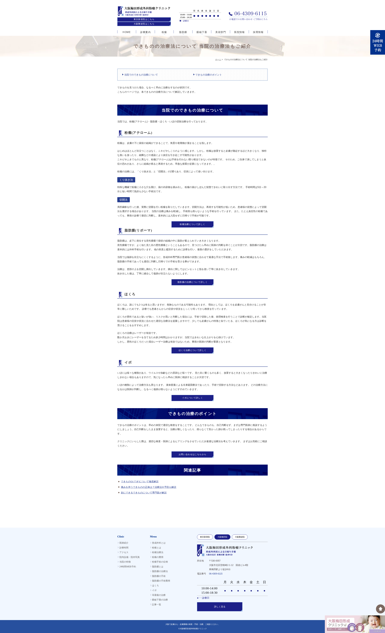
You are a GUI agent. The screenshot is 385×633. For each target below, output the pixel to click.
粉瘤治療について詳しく (192, 224)
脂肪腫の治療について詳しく (192, 282)
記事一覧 (156, 604)
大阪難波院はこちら (144, 24)
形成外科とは (159, 542)
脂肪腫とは (157, 566)
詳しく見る (219, 606)
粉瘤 (164, 32)
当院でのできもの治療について (141, 74)
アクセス (123, 552)
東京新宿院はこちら (144, 19)
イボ (154, 590)
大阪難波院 (240, 537)
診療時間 (123, 547)
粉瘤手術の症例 (160, 561)
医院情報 (239, 32)
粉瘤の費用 (157, 557)
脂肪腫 (183, 32)
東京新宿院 (205, 537)
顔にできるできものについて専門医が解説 (144, 492)
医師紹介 (123, 542)
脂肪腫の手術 (159, 576)
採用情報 (258, 32)
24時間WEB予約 (127, 566)
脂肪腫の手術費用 (161, 580)
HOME (127, 32)
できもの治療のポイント (208, 74)
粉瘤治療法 (157, 552)
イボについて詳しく (192, 398)
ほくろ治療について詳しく (192, 350)
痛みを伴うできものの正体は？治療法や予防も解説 (148, 487)
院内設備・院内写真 (129, 557)
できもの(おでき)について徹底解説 (140, 481)
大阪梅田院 (222, 537)
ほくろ (155, 585)
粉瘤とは (156, 547)
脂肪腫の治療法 (160, 571)
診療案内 (145, 32)
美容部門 (220, 32)
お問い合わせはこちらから (192, 454)
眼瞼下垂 (202, 32)
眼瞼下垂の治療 (160, 599)
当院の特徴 (125, 561)
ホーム (218, 59)
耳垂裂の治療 (159, 595)
